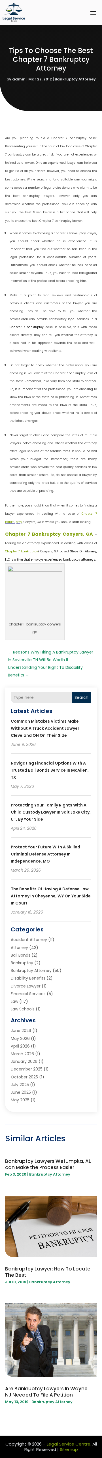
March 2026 (22, 1054)
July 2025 (20, 1084)
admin (19, 79)
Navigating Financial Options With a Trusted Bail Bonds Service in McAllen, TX (50, 770)
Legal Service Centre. (69, 1444)
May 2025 (20, 1100)
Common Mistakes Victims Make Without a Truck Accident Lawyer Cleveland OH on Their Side (45, 728)
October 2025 (24, 1077)
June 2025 (21, 1092)
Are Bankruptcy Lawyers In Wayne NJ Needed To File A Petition (46, 1391)
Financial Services (28, 994)
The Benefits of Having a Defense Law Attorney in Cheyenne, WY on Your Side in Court (51, 896)
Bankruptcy (22, 963)
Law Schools (23, 1009)
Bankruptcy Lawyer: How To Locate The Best (47, 1271)
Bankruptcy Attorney (75, 79)
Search (81, 697)
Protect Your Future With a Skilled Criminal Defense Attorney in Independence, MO (45, 854)
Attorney (19, 947)
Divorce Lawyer (26, 986)
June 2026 (21, 1030)
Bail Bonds (20, 955)
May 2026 (20, 1038)
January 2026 (24, 1061)
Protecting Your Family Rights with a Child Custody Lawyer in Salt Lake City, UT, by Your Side (51, 812)
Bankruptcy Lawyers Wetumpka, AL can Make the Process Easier (48, 1164)
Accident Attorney (29, 939)
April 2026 (20, 1046)
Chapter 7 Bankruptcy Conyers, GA (49, 534)
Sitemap (69, 1449)
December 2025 (26, 1069)
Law (14, 1001)
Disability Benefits (28, 978)
